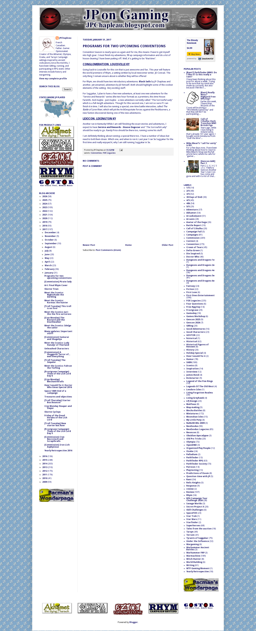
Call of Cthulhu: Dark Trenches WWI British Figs (208, 122)
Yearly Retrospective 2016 (58, 450)
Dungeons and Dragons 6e (200, 281)
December (51, 232)
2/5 (188, 191)
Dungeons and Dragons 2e (200, 265)
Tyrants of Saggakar (197, 538)
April (47, 262)
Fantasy (190, 286)
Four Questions (194, 304)
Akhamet (191, 213)
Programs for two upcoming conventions (124, 46)
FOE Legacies (109, 153)
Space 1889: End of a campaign (55, 392)
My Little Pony (193, 420)
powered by (191, 58)
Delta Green (193, 250)
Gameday (191, 313)
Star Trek (191, 516)
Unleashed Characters (56, 348)
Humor (190, 359)
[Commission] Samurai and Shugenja (56, 338)
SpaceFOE (191, 513)
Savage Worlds (194, 503)
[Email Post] (121, 150)
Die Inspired (193, 253)
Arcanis (190, 219)
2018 (45, 226)
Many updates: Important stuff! (58, 332)
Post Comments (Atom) (108, 250)
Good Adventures (195, 329)
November (50, 236)
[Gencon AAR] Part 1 (208, 162)
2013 (45, 467)
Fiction (190, 289)
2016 (45, 456)
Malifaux (191, 404)
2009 (45, 482)
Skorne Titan (51, 289)
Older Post (167, 245)
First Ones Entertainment (200, 295)
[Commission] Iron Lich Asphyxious (57, 446)
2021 (45, 215)
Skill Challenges (194, 510)
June (47, 254)
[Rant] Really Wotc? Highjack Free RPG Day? (208, 95)
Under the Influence (197, 541)
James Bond (192, 375)
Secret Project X (195, 506)
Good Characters (195, 332)
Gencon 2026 (193, 322)
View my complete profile (53, 78)
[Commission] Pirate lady (58, 281)
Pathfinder (192, 457)
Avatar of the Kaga (196, 222)
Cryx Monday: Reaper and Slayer (58, 407)
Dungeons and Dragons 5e (200, 275)
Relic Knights (193, 482)
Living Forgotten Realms (199, 392)
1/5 (188, 188)
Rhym (189, 495)
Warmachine (193, 556)
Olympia (190, 442)
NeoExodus (192, 426)
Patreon (190, 467)
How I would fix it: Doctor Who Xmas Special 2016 (58, 386)
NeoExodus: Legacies (197, 429)
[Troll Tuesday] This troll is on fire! (57, 307)
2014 (45, 463)
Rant (189, 479)
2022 (45, 211)
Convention (96, 153)
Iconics (190, 365)
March (48, 265)
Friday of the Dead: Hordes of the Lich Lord (55, 417)
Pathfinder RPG (194, 460)
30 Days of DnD (194, 197)
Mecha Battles (194, 410)
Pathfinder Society (196, 464)
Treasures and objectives (58, 397)
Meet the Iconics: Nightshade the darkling (54, 294)
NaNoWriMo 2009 (195, 423)
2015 (45, 460)
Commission (193, 238)
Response (191, 486)
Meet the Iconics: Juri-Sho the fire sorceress (57, 313)
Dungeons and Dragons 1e (200, 260)
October (49, 240)
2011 (45, 474)
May (47, 258)
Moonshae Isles (194, 417)
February (50, 269)
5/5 (188, 206)
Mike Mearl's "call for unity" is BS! (201, 144)
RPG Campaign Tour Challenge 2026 (196, 499)
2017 (45, 229)
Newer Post (89, 245)
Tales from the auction (199, 528)
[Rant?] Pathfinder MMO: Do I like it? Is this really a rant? (201, 74)
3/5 (188, 194)
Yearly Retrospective (197, 571)
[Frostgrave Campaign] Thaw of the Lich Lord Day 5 (57, 431)
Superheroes (193, 525)
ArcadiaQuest (193, 216)
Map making (192, 407)
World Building (194, 562)
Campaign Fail (194, 231)
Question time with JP (198, 476)
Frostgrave (192, 310)
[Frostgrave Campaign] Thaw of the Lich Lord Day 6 (57, 373)
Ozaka (189, 451)
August (49, 247)
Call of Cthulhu (194, 228)
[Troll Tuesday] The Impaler (54, 361)
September (51, 243)
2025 (45, 200)
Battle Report (193, 225)
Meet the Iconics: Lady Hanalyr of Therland (56, 344)
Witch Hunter (193, 559)
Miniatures (192, 413)
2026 (45, 196)
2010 (45, 478)
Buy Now (195, 54)
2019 (45, 222)
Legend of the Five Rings (199, 381)
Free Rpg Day (193, 307)
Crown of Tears (194, 247)
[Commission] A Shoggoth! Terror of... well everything (57, 354)
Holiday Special (194, 353)
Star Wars (191, 519)
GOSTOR (190, 335)
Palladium (191, 454)
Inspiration (192, 368)
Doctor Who (192, 257)
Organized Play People (198, 448)
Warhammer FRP (195, 553)
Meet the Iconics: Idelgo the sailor (57, 326)
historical (191, 338)
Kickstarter (192, 378)
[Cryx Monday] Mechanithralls (54, 380)
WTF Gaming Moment (198, 568)
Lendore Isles (193, 389)
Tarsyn (189, 532)
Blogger (133, 622)
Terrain (190, 535)
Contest (190, 241)
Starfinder (192, 522)
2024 (45, 204)
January (49, 273)
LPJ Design (191, 401)
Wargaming (192, 544)
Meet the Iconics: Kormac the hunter (56, 301)
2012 (45, 471)
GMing (189, 326)
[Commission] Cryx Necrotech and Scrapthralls (54, 439)
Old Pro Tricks (193, 439)
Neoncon (191, 432)
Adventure (192, 209)
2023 (45, 207)
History (190, 350)
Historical (191, 341)
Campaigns (192, 235)
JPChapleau (65, 38)
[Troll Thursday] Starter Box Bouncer (57, 401)
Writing (190, 565)
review (190, 489)
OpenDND (191, 445)
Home (128, 245)
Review (190, 492)
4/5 (188, 200)
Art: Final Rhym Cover (56, 285)
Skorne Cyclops (52, 412)
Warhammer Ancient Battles (197, 548)
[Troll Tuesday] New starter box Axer (55, 424)
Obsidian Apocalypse (197, 435)
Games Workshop (195, 316)
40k (188, 203)
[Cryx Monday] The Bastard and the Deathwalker (54, 320)
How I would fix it (195, 356)
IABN (189, 362)
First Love (191, 292)
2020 (45, 218)
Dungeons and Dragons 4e (200, 270)
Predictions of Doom (197, 473)
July (47, 251)
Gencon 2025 (193, 319)
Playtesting (192, 470)
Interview (191, 372)
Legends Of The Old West (200, 386)
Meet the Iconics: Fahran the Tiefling (58, 367)
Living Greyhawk (195, 398)
